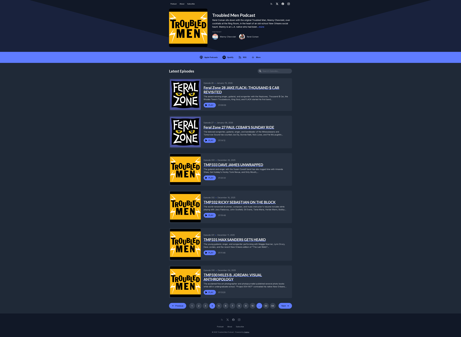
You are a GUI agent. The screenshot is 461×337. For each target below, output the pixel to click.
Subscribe (191, 4)
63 (266, 306)
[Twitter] (277, 3)
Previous (179, 306)
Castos (246, 332)
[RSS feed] (271, 3)
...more (260, 27)
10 (253, 306)
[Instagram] (288, 3)
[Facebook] (282, 3)
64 (272, 306)
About (182, 4)
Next (283, 306)
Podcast (173, 4)
